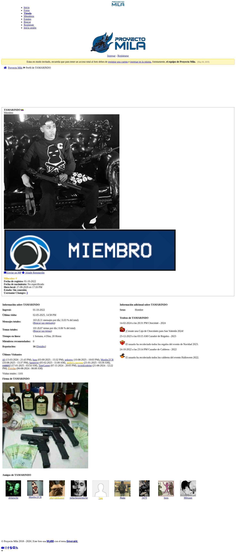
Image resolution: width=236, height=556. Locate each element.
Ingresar (111, 55)
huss (35, 359)
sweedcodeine (85, 365)
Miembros (29, 16)
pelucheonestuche (79, 497)
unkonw (69, 359)
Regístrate (29, 25)
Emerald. (72, 541)
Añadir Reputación (34, 272)
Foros (27, 10)
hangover (34, 362)
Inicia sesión (30, 27)
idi (3, 359)
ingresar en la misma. (141, 61)
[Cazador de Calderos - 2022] (122, 357)
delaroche (13, 497)
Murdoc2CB (107, 359)
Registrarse (123, 55)
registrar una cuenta (118, 61)
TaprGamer (44, 365)
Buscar (27, 22)
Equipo (27, 19)
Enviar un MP (13, 272)
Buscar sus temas (42, 331)
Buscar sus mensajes (44, 323)
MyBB (50, 541)
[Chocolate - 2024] (122, 331)
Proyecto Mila (15, 67)
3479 (144, 497)
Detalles (41, 346)
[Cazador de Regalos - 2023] (122, 344)
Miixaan (188, 497)
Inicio (27, 7)
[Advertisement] (63, 89)
